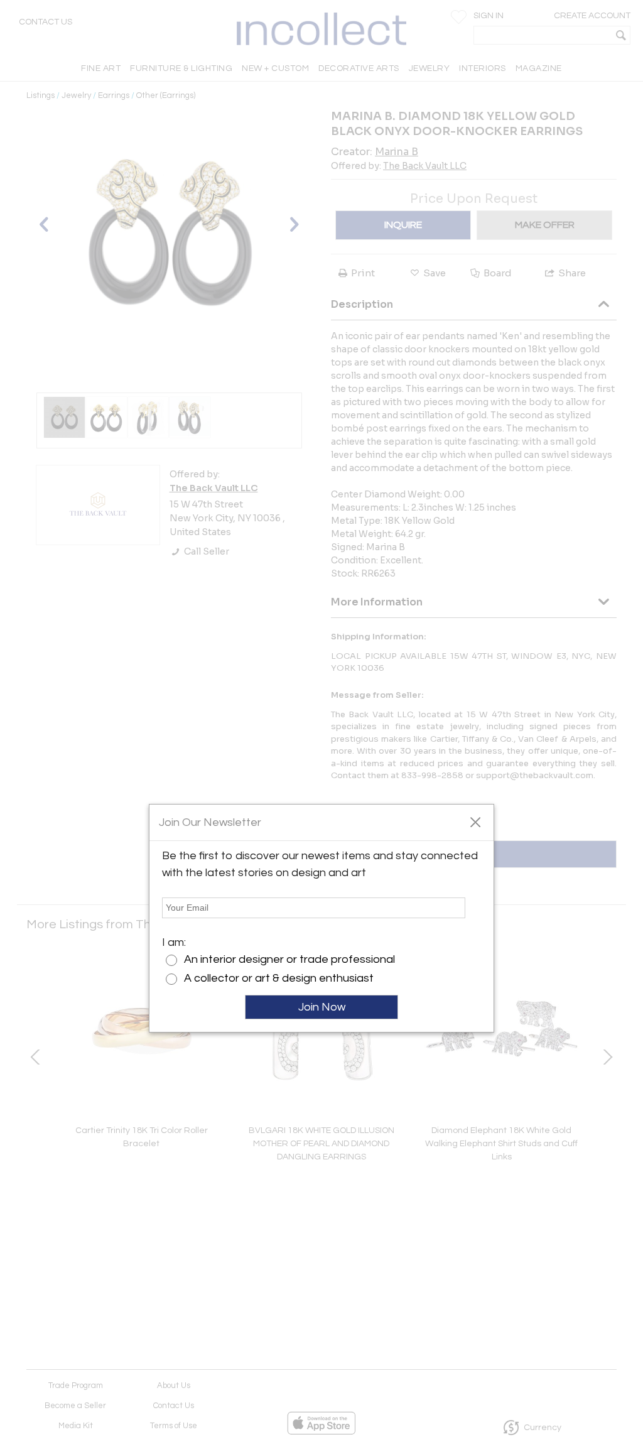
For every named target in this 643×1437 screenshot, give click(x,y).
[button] (475, 821)
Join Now (321, 1007)
